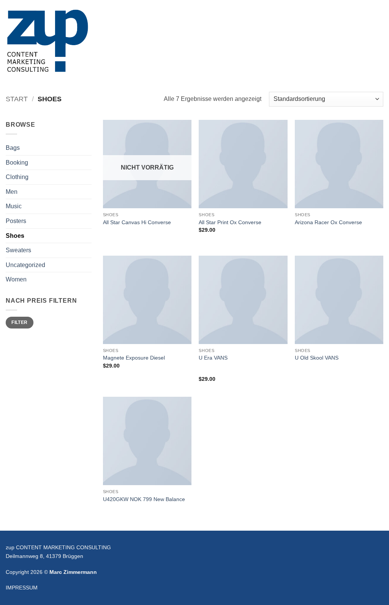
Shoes (15, 236)
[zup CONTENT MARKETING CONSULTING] (47, 41)
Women (16, 279)
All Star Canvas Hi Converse (137, 222)
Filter (19, 322)
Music (14, 206)
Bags (13, 148)
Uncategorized (25, 265)
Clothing (17, 177)
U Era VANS (213, 358)
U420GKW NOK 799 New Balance (144, 499)
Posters (16, 221)
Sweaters (18, 250)
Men (11, 192)
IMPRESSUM (22, 588)
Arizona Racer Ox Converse (328, 222)
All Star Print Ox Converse (230, 222)
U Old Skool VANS (316, 358)
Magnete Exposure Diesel (134, 358)
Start (17, 99)
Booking (17, 162)
